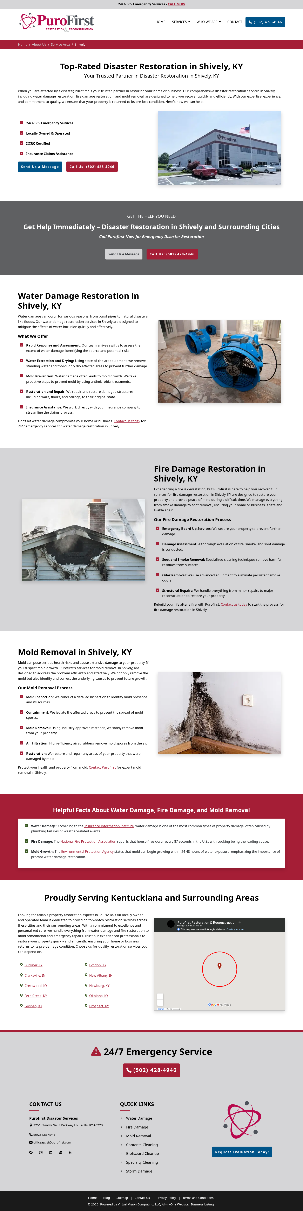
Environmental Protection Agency (87, 851)
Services (180, 22)
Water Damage (139, 1118)
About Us (39, 44)
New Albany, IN (101, 975)
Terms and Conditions (198, 1198)
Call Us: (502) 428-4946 (91, 166)
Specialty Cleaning (142, 1162)
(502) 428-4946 (268, 22)
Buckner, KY (33, 965)
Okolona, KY (98, 995)
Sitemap (122, 1198)
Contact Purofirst (102, 767)
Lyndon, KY (97, 965)
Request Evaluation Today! (242, 1152)
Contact (234, 22)
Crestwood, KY (36, 985)
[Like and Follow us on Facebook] (31, 1152)
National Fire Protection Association (88, 841)
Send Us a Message (40, 166)
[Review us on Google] (61, 1152)
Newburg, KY (99, 985)
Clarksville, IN (35, 975)
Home (160, 22)
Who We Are (207, 22)
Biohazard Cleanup (142, 1153)
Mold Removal (138, 1135)
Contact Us (142, 1198)
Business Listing (202, 1204)
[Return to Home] (242, 1121)
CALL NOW (176, 4)
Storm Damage (139, 1171)
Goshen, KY (33, 1006)
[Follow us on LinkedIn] (51, 1152)
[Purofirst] (56, 22)
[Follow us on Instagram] (41, 1152)
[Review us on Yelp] (70, 1152)
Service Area (60, 44)
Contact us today (127, 421)
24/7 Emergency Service (156, 1051)
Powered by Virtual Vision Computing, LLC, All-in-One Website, (144, 1204)
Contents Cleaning (142, 1144)
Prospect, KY (99, 1006)
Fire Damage (137, 1127)
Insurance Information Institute (109, 826)
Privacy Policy (166, 1198)
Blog (106, 1198)
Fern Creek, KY (36, 995)
